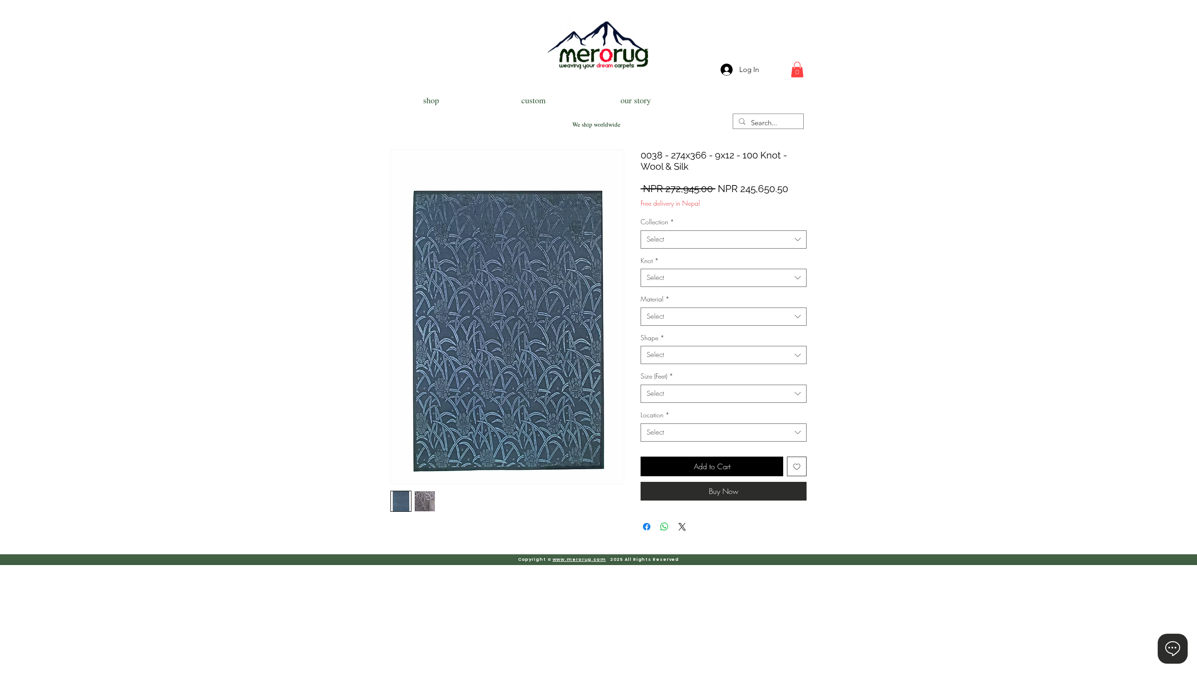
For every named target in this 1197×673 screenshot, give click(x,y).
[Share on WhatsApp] (664, 526)
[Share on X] (682, 526)
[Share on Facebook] (646, 526)
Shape (652, 337)
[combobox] (724, 239)
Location (655, 414)
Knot (650, 260)
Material (655, 298)
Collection (657, 221)
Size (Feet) (657, 376)
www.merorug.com (579, 559)
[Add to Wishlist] (797, 466)
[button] (797, 69)
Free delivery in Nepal (670, 203)
